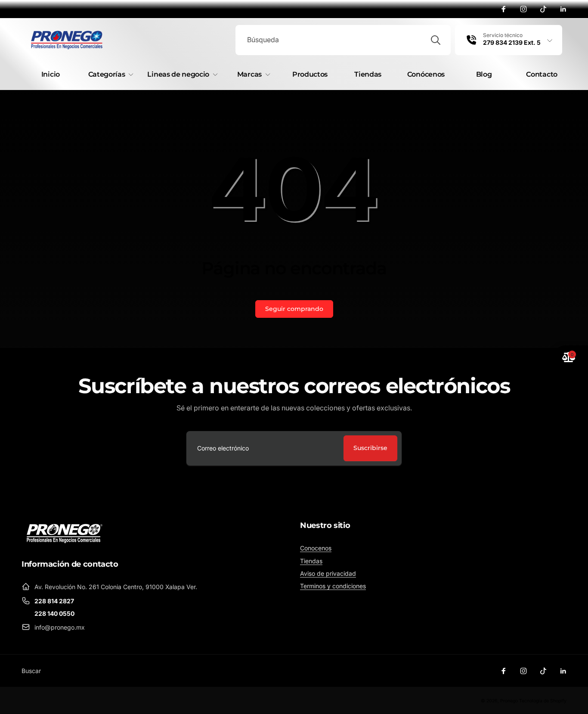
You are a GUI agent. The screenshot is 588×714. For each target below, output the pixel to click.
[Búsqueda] (435, 40)
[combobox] (343, 40)
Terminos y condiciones (333, 586)
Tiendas (311, 561)
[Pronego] (65, 532)
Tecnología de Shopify (542, 701)
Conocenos (315, 548)
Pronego (509, 701)
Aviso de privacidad (328, 573)
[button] (109, 75)
